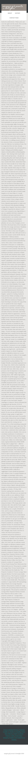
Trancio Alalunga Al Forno (10, 730)
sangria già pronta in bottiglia (13, 7)
